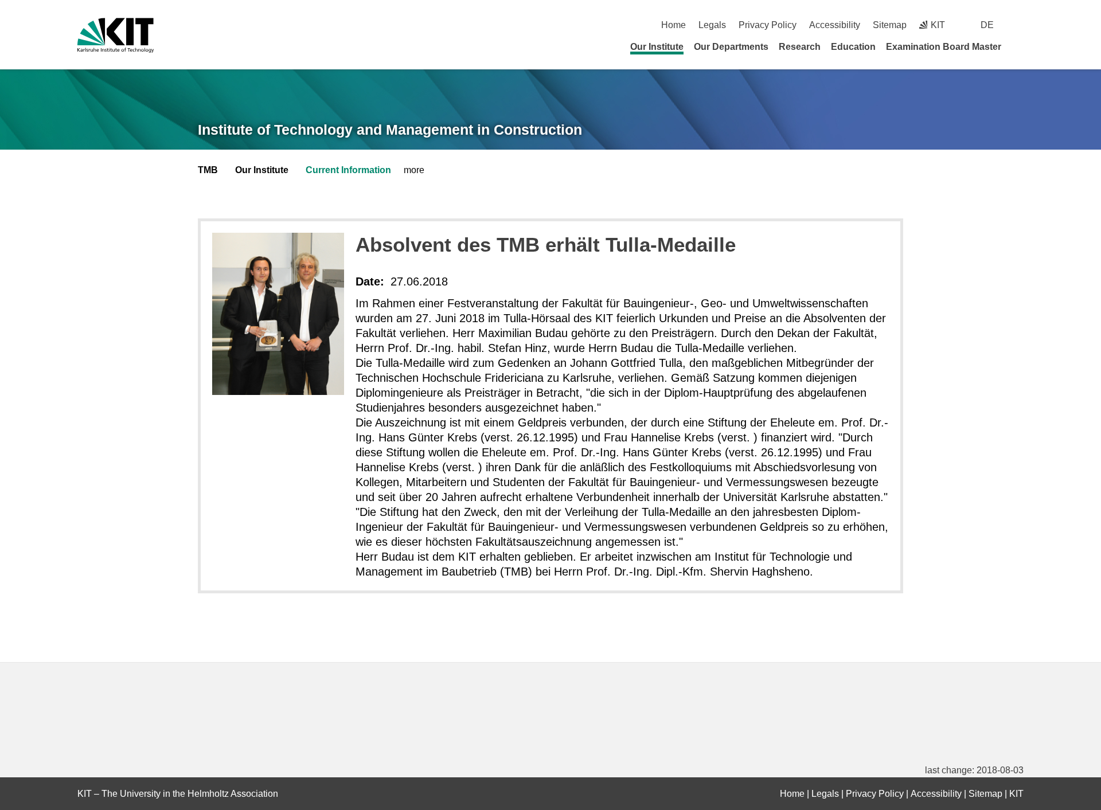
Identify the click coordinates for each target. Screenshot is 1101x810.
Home (673, 25)
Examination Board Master (943, 47)
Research (800, 47)
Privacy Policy (768, 25)
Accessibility (834, 25)
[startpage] (1020, 46)
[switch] (1019, 24)
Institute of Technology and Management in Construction (390, 130)
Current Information (348, 170)
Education (853, 47)
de (987, 25)
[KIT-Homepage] (115, 35)
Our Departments (731, 47)
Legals (712, 25)
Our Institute (657, 47)
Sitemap (890, 25)
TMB (208, 170)
